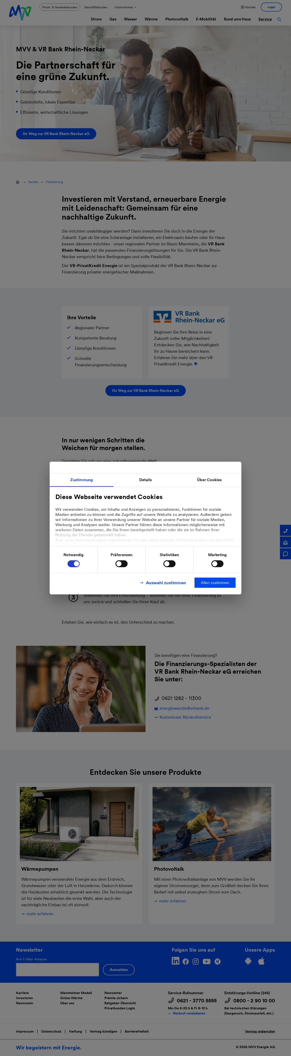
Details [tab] (145, 480)
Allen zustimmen (215, 582)
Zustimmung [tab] (81, 480)
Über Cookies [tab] (209, 480)
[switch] (121, 563)
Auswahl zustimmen (166, 582)
